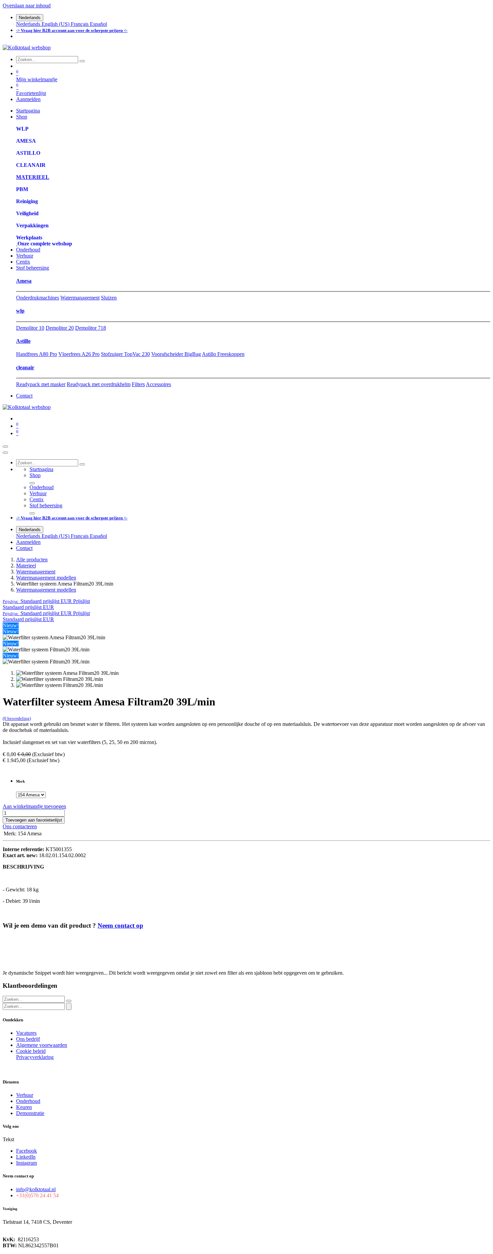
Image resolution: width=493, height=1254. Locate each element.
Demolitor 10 (30, 328)
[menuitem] (29, 24)
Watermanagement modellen (46, 577)
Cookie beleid (31, 1051)
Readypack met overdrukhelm (98, 384)
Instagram (26, 1163)
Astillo (23, 341)
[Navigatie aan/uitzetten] (5, 447)
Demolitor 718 (90, 328)
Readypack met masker (40, 384)
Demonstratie (30, 1113)
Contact (24, 396)
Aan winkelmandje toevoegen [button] (34, 806)
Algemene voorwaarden (41, 1045)
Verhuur (24, 1095)
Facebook (26, 1151)
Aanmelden (28, 99)
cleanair (25, 367)
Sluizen (109, 297)
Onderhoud (28, 1101)
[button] (46, 601)
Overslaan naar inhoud (27, 5)
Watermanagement (80, 297)
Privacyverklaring (35, 1057)
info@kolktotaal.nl (36, 1189)
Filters (138, 384)
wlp (20, 311)
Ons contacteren (20, 826)
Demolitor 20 (60, 328)
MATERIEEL (32, 177)
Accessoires (158, 384)
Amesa (24, 281)
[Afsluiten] (5, 453)
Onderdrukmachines (37, 297)
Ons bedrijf (28, 1039)
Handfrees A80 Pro (36, 354)
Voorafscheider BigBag (176, 354)
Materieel (26, 565)
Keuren (24, 1107)
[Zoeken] (82, 61)
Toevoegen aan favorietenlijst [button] (33, 820)
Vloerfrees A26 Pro (79, 354)
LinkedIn (26, 1157)
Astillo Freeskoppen (223, 354)
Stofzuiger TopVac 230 (125, 354)
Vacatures (26, 1033)
